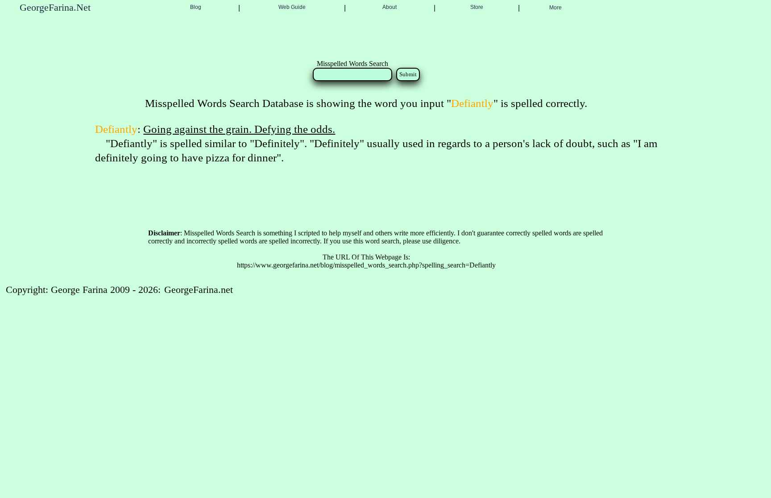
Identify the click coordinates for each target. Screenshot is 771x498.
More (555, 7)
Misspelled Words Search (352, 63)
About (389, 7)
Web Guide (292, 7)
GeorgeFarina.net (198, 289)
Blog (195, 7)
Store (476, 7)
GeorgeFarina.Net (55, 7)
